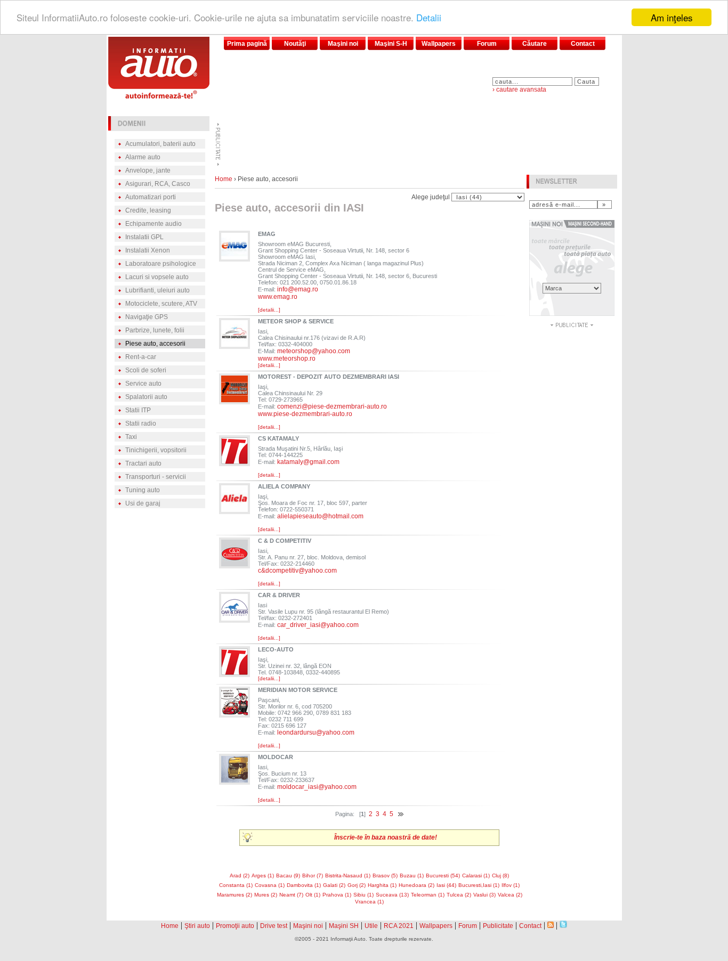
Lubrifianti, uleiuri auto (157, 290)
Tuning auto (142, 490)
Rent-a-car (140, 357)
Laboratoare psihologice (160, 263)
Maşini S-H (391, 43)
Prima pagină (247, 43)
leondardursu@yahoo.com (315, 732)
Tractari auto (143, 463)
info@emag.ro (297, 289)
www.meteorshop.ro (287, 358)
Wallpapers (439, 43)
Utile (371, 926)
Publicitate (498, 926)
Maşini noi (343, 43)
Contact (583, 43)
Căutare (534, 43)
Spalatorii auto (146, 397)
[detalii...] (269, 310)
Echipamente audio (153, 223)
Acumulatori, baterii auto (160, 144)
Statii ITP (138, 410)
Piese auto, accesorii (155, 343)
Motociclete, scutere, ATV (161, 303)
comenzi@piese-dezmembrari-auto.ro (332, 406)
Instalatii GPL (144, 237)
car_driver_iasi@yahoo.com (318, 625)
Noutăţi (295, 43)
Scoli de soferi (145, 370)
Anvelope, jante (148, 170)
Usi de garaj (142, 503)
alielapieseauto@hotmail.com (320, 516)
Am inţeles (672, 17)
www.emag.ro (277, 296)
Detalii (428, 18)
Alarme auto (142, 157)
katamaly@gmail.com (308, 462)
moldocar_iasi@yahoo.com (317, 787)
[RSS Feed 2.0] (550, 925)
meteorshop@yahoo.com (313, 351)
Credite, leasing (148, 210)
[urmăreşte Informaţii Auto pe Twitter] (563, 925)
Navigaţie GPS (146, 317)
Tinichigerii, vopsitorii (156, 450)
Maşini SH (344, 926)
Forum (487, 43)
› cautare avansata (519, 89)
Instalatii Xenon (147, 250)
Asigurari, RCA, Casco (157, 184)
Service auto (143, 383)
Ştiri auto (197, 926)
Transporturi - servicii (155, 476)
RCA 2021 (399, 926)
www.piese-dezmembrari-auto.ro (305, 414)
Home (223, 179)
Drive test (273, 926)
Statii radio (140, 423)
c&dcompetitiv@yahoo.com (297, 570)
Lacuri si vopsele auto (157, 277)
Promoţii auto (235, 926)
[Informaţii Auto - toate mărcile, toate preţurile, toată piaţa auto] (158, 95)
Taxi (131, 437)
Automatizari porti (150, 197)
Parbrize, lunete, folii (154, 330)
